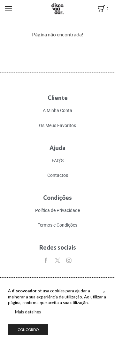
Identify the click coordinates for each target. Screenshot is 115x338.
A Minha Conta (57, 110)
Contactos (57, 175)
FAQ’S (58, 160)
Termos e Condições (57, 225)
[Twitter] (57, 260)
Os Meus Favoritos (57, 125)
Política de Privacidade (57, 210)
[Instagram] (69, 260)
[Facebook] (46, 260)
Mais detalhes (28, 311)
